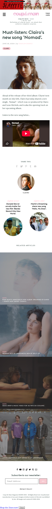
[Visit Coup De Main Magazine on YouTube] (20, 469)
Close (22, 508)
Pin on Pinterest (26, 166)
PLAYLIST (48, 14)
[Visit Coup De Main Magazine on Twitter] (29, 469)
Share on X (21, 166)
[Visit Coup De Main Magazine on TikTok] (26, 469)
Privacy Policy (26, 489)
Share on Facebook (17, 166)
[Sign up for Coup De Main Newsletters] (36, 469)
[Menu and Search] (4, 14)
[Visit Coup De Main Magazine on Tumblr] (32, 469)
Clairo (6, 48)
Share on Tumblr (31, 166)
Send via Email (35, 166)
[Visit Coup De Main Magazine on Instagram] (23, 469)
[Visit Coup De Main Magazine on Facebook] (17, 469)
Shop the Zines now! (9, 507)
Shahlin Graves (26, 44)
